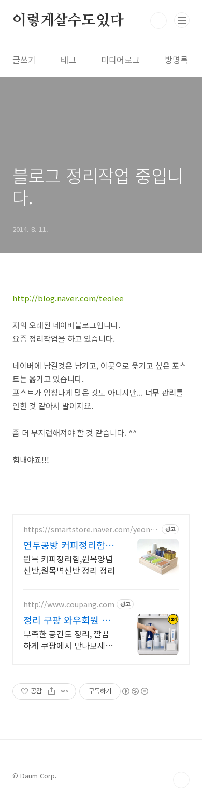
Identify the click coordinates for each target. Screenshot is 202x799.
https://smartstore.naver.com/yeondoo (91, 529)
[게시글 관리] (64, 691)
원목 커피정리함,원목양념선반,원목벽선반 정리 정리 (69, 564)
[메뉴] (182, 20)
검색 (158, 20)
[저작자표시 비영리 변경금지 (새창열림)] (135, 691)
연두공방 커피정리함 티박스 (70, 545)
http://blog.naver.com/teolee (68, 298)
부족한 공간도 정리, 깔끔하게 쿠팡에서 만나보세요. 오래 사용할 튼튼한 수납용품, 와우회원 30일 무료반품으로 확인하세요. (69, 639)
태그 (68, 59)
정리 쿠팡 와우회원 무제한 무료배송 (66, 620)
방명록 (176, 59)
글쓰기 (24, 59)
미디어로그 (120, 59)
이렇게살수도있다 (67, 20)
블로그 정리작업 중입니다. (97, 186)
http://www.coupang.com (68, 604)
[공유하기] (51, 691)
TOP (181, 780)
